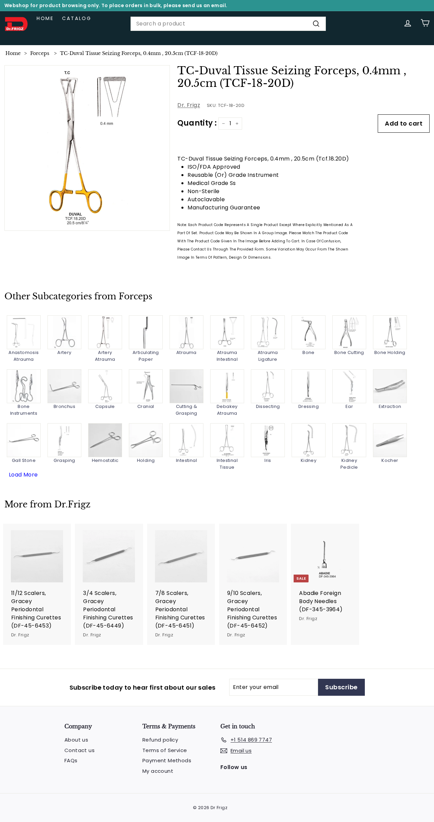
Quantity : (197, 123)
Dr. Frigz (188, 105)
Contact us (79, 750)
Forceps (39, 53)
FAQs (71, 760)
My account (157, 770)
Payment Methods (166, 760)
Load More (23, 475)
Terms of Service (164, 750)
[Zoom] (87, 148)
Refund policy (160, 739)
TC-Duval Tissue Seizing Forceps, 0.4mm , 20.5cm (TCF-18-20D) (139, 53)
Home (45, 18)
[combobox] (228, 24)
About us (76, 739)
